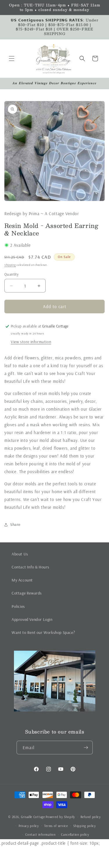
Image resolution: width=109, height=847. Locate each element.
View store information (31, 341)
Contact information (40, 835)
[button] (11, 58)
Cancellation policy (75, 835)
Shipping (10, 265)
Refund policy (91, 817)
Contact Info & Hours (30, 567)
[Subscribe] (86, 747)
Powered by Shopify (60, 817)
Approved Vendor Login (32, 619)
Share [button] (15, 524)
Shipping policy (84, 826)
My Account (22, 580)
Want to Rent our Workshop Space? (43, 632)
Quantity (11, 274)
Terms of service (56, 826)
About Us (20, 554)
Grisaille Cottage (33, 817)
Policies (18, 606)
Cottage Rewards (27, 593)
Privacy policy (29, 826)
